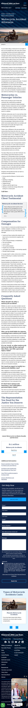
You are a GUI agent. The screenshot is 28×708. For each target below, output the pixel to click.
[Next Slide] (25, 451)
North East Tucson (5, 659)
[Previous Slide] (2, 451)
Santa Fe (3, 664)
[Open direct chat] (24, 676)
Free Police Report (5, 674)
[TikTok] (19, 642)
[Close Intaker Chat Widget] (27, 676)
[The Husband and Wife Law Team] (10, 4)
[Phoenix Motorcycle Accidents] (14, 604)
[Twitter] (9, 642)
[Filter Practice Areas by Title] (26, 44)
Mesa (2, 650)
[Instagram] (13, 642)
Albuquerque (4, 662)
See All (14, 455)
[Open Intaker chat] (13, 707)
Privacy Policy (10, 704)
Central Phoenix (5, 655)
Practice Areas (10, 13)
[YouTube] (16, 642)
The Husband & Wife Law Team (9, 411)
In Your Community (19, 652)
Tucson (3, 652)
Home (3, 13)
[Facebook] (5, 642)
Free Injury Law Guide (6, 670)
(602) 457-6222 (14, 499)
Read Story (14, 450)
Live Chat (24, 7)
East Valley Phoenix (6, 647)
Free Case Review (18, 639)
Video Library (4, 672)
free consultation (21, 91)
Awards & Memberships (20, 647)
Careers (16, 655)
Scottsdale (3, 657)
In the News (17, 650)
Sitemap (3, 677)
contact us (3, 428)
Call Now (17, 7)
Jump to (3, 44)
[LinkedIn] (23, 642)
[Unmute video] (19, 690)
